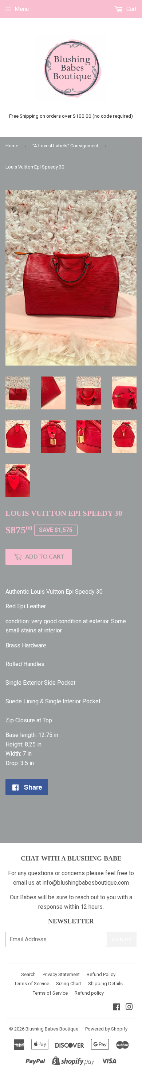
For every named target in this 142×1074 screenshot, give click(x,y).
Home (11, 145)
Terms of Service (31, 983)
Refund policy (89, 993)
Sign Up (121, 939)
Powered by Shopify (106, 1029)
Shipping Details (105, 983)
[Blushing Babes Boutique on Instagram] (129, 1007)
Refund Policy (101, 974)
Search (28, 974)
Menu (22, 8)
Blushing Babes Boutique (51, 1029)
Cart (131, 8)
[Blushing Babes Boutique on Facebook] (117, 1007)
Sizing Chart (68, 983)
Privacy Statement (61, 974)
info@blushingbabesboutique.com (85, 882)
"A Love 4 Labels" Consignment (65, 145)
